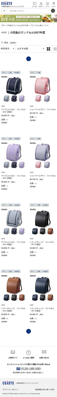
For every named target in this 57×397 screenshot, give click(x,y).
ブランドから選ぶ (36, 25)
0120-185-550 (31, 368)
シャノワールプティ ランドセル (43, 109)
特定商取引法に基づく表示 (44, 389)
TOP (3, 25)
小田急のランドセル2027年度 (17, 25)
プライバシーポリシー (11, 389)
